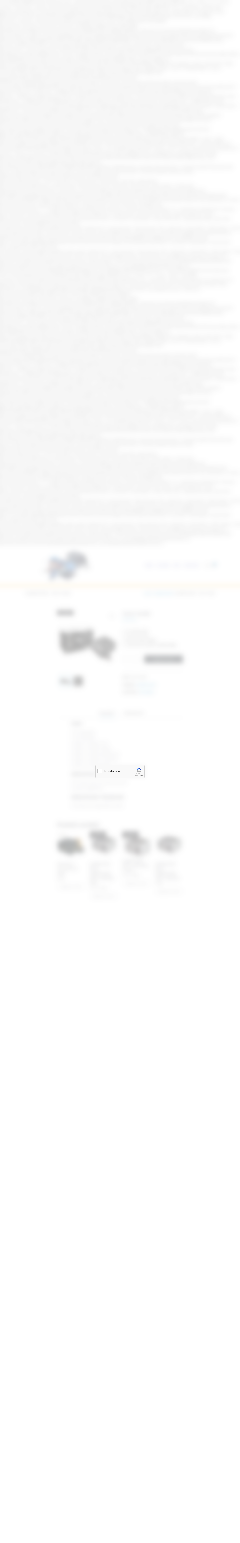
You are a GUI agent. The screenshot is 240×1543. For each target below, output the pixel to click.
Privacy (136, 775)
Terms (141, 775)
